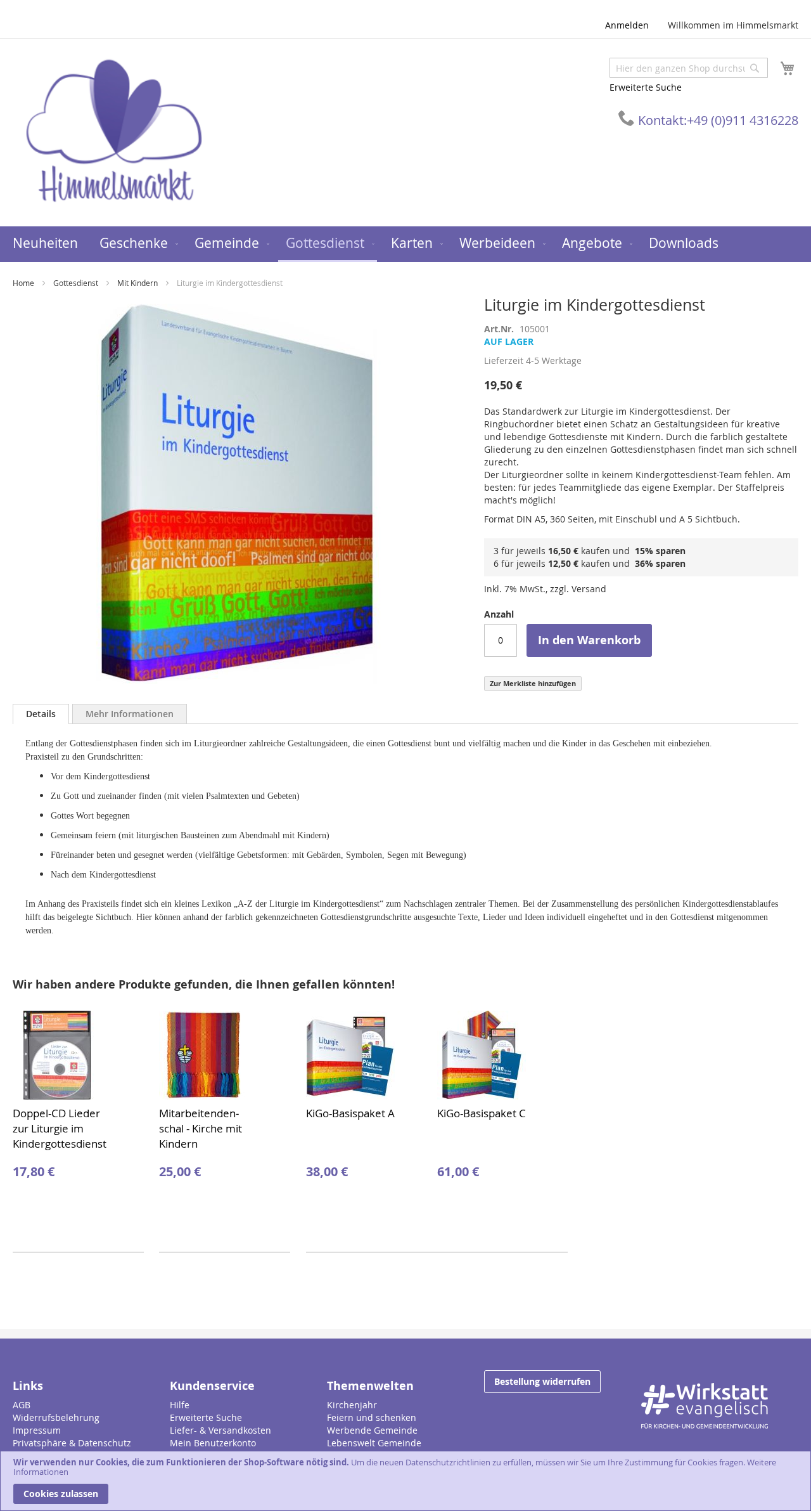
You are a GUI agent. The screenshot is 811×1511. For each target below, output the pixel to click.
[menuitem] (45, 243)
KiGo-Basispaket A (350, 1113)
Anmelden (627, 25)
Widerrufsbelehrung (56, 1417)
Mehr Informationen (130, 714)
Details (41, 714)
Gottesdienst (75, 283)
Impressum (37, 1430)
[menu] (405, 244)
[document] (405, 1481)
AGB (21, 1405)
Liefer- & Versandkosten (220, 1430)
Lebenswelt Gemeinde (374, 1443)
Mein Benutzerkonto (213, 1443)
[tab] (41, 714)
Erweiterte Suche (646, 87)
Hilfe (179, 1405)
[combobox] (689, 68)
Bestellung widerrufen (542, 1381)
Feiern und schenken (371, 1417)
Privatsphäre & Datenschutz (72, 1443)
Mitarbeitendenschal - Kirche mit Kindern (200, 1128)
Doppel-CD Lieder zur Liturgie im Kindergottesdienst (59, 1128)
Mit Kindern (137, 283)
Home (23, 283)
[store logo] (114, 132)
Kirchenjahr (352, 1405)
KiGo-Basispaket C (481, 1113)
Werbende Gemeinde (372, 1430)
